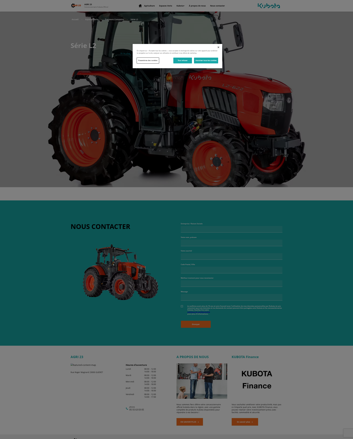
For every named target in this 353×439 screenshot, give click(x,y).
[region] (177, 56)
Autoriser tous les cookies (206, 60)
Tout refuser (183, 60)
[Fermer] (218, 47)
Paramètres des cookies (147, 60)
